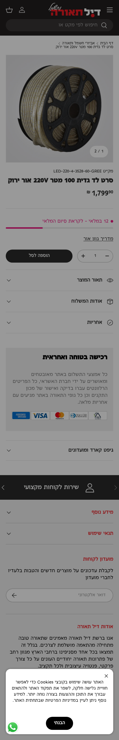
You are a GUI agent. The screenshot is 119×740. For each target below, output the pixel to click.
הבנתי (59, 723)
